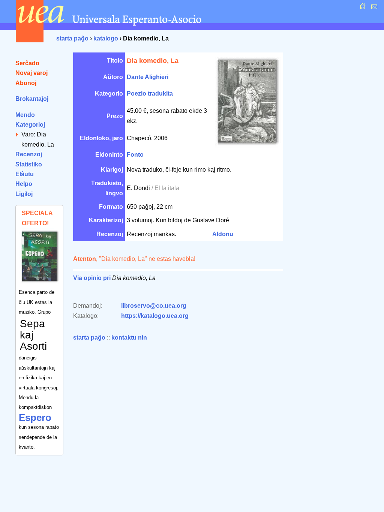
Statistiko (28, 164)
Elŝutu (24, 174)
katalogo (105, 38)
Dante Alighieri (147, 77)
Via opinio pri (92, 278)
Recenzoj (28, 154)
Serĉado (27, 63)
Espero (35, 417)
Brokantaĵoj (31, 99)
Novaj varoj (31, 73)
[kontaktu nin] (373, 8)
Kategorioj (30, 124)
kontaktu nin (129, 337)
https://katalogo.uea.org (155, 316)
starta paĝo (72, 38)
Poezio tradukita (150, 93)
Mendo (25, 115)
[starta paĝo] (362, 8)
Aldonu (222, 234)
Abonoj (25, 83)
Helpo (23, 184)
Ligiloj (24, 194)
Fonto (135, 154)
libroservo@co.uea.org (153, 305)
